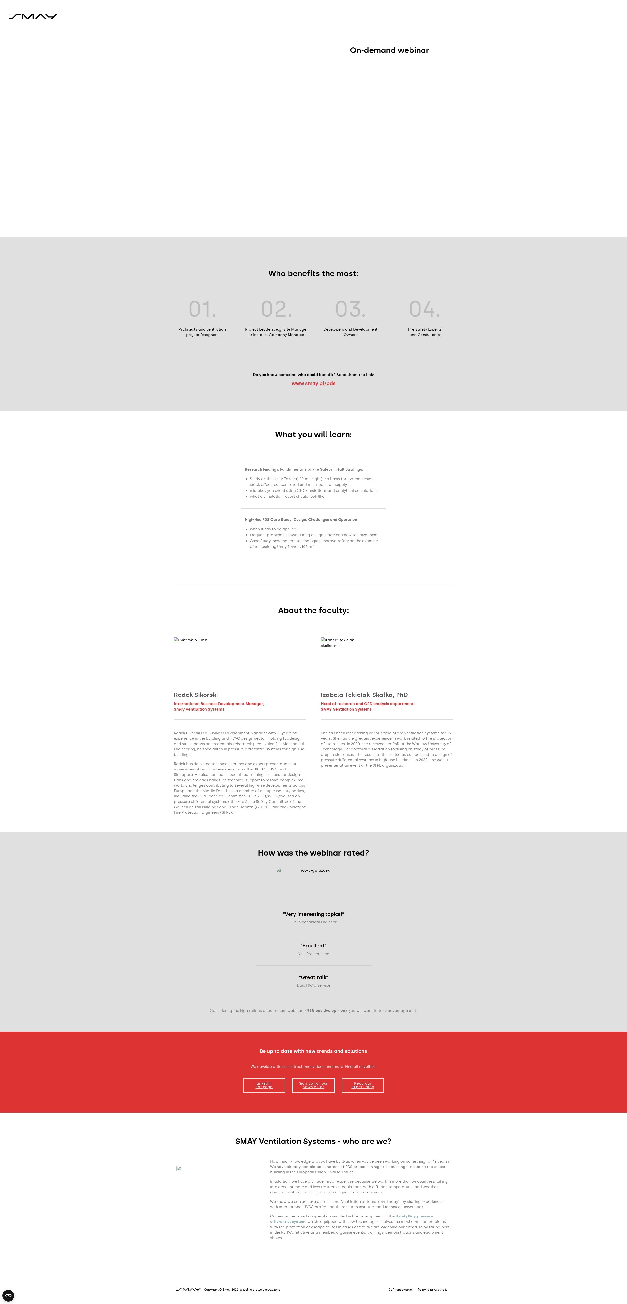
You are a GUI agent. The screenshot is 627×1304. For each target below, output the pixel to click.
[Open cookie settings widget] (8, 1296)
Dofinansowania (400, 1289)
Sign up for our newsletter (313, 1085)
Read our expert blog (362, 1085)
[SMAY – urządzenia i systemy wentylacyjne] (189, 1289)
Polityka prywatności (433, 1289)
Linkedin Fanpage (264, 1085)
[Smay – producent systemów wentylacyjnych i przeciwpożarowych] (33, 16)
